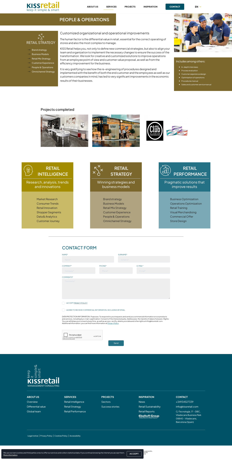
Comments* (67, 277)
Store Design (178, 221)
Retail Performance (75, 411)
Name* (65, 255)
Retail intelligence (74, 401)
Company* (67, 266)
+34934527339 (184, 401)
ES (198, 11)
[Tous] (64, 131)
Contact (175, 6)
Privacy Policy (80, 303)
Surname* (122, 255)
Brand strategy (39, 49)
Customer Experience (43, 62)
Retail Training (178, 207)
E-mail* (140, 266)
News (142, 401)
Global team (34, 411)
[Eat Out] (116, 131)
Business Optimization (184, 199)
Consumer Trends (48, 203)
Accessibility (75, 436)
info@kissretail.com (187, 406)
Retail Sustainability (150, 406)
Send (116, 343)
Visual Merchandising (183, 212)
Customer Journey (48, 221)
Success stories (110, 406)
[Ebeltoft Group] (153, 417)
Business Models (40, 54)
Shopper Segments (49, 212)
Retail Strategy (72, 406)
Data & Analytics (47, 216)
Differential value (36, 406)
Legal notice (33, 436)
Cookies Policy (61, 436)
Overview (32, 401)
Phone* (102, 266)
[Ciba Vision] (167, 131)
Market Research (47, 199)
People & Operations (42, 67)
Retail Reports (147, 411)
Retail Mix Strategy (41, 58)
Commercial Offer (181, 216)
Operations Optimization (186, 203)
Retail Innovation (47, 207)
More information (10, 455)
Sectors (105, 401)
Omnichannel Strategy (43, 71)
